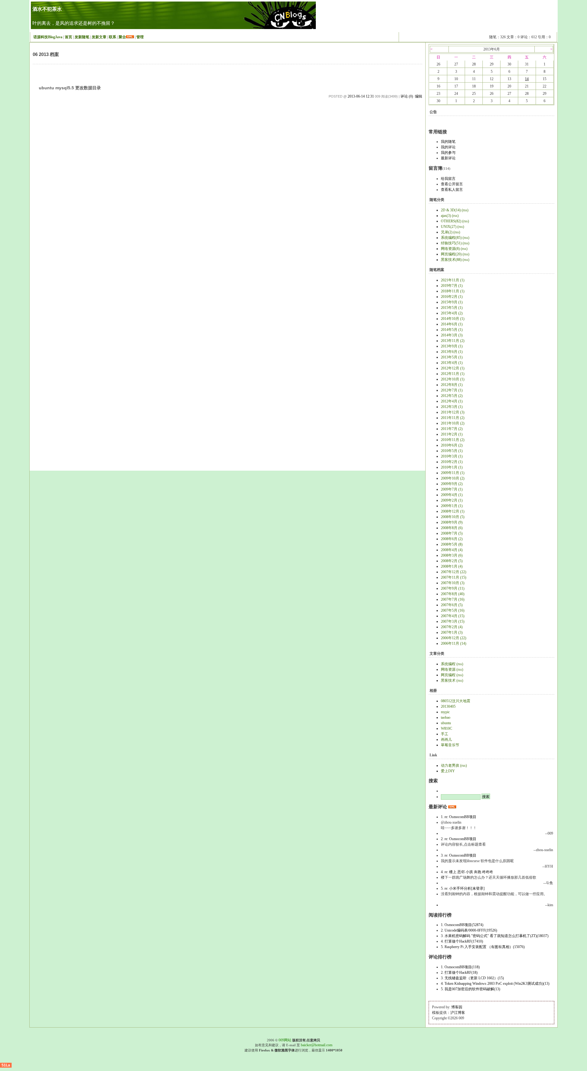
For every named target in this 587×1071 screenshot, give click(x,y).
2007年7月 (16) (452, 599)
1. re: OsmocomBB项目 (458, 817)
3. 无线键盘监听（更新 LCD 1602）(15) (472, 978)
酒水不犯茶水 (47, 9)
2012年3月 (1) (452, 407)
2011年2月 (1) (452, 434)
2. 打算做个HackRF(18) (459, 972)
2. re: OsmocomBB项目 (458, 839)
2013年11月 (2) (452, 341)
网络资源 (448, 669)
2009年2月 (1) (452, 500)
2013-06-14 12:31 (361, 96)
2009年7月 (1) (452, 489)
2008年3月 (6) (452, 555)
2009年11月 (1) (452, 473)
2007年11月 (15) (453, 577)
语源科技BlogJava (47, 37)
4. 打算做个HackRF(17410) (462, 941)
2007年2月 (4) (452, 627)
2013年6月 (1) (452, 352)
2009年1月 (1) (452, 506)
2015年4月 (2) (452, 313)
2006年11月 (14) (453, 643)
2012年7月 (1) (452, 390)
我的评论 (448, 147)
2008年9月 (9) (452, 522)
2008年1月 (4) (452, 566)
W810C (446, 728)
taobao (445, 717)
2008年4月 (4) (452, 550)
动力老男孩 (450, 765)
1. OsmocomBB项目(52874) (462, 925)
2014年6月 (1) (452, 324)
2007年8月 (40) (452, 594)
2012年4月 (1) (452, 401)
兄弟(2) (446, 232)
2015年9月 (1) (452, 302)
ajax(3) (446, 215)
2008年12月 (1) (452, 511)
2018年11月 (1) (452, 291)
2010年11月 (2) (452, 440)
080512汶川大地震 (455, 701)
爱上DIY (448, 771)
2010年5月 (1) (452, 451)
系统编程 (448, 664)
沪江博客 (457, 1012)
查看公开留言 (452, 184)
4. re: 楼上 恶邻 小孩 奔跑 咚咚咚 (467, 872)
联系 (112, 37)
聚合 (122, 37)
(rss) (465, 210)
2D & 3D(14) (451, 210)
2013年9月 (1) (452, 346)
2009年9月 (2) (452, 484)
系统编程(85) (451, 237)
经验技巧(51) (451, 243)
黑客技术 (448, 680)
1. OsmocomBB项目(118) (460, 967)
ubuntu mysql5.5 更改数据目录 (70, 87)
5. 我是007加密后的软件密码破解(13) (470, 989)
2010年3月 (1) (452, 456)
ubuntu (446, 723)
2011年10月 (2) (452, 423)
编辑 (418, 96)
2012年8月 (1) (452, 385)
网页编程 (448, 675)
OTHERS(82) (451, 221)
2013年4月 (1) (452, 363)
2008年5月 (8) (452, 544)
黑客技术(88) (451, 260)
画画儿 (446, 739)
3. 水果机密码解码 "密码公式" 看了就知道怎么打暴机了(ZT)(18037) (494, 936)
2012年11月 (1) (452, 374)
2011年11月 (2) (452, 418)
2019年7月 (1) (452, 286)
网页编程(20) (451, 254)
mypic (445, 712)
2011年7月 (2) (452, 429)
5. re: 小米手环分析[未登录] (463, 888)
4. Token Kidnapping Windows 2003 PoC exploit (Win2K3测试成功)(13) (495, 983)
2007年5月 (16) (452, 610)
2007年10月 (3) (452, 583)
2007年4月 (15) (452, 616)
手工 (444, 734)
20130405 (448, 706)
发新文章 (99, 37)
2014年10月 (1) (452, 319)
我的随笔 (448, 141)
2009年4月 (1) (452, 495)
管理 (140, 37)
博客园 (456, 1007)
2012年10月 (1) (452, 379)
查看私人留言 (452, 189)
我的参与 (448, 152)
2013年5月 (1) (452, 357)
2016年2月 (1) (452, 297)
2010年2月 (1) (452, 462)
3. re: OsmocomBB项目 (458, 855)
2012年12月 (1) (452, 368)
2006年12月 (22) (453, 638)
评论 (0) (407, 96)
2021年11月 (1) (452, 280)
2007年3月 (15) (452, 621)
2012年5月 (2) (452, 396)
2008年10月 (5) (452, 517)
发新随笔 (82, 37)
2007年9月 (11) (452, 588)
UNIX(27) (448, 226)
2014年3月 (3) (452, 335)
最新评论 (448, 158)
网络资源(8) (450, 248)
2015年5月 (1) (452, 308)
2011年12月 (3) (452, 412)
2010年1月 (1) (452, 467)
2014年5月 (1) (452, 330)
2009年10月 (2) (452, 478)
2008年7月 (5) (452, 533)
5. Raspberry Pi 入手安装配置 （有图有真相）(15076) (483, 947)
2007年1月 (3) (452, 632)
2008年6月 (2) (452, 539)
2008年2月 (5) (452, 561)
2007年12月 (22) (453, 572)
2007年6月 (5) (452, 605)
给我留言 (448, 178)
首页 (68, 37)
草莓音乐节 (450, 745)
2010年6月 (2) (452, 445)
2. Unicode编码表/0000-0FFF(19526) (469, 930)
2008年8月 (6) (452, 528)
